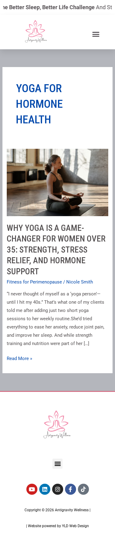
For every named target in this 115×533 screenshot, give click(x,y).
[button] (96, 34)
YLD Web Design (75, 526)
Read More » (19, 358)
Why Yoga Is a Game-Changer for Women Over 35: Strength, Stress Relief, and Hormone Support (56, 249)
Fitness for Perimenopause (34, 282)
